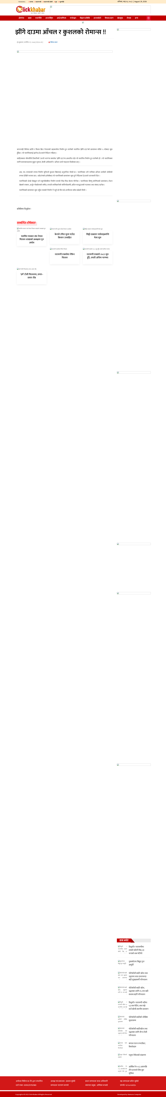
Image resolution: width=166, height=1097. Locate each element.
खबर (30, 18)
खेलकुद (120, 18)
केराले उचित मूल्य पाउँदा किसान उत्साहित (65, 236)
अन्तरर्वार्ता (97, 18)
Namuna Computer (134, 1094)
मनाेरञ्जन (73, 18)
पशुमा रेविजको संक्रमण (137, 1055)
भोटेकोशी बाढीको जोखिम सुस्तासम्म (138, 1018)
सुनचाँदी (62, 2)
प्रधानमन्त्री (38, 2)
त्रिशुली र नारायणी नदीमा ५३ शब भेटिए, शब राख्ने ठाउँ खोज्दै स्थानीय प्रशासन (138, 1006)
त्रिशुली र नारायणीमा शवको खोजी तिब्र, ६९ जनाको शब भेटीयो (136, 950)
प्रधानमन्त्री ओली (48, 2)
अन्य (136, 18)
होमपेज (21, 18)
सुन (56, 2)
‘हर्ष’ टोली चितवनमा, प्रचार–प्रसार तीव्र (31, 276)
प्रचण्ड (31, 2)
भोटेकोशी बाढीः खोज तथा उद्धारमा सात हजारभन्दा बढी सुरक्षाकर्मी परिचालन (138, 977)
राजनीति (38, 18)
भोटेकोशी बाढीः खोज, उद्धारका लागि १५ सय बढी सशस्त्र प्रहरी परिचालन (138, 991)
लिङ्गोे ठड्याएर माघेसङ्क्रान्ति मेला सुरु (97, 236)
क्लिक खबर (54, 42)
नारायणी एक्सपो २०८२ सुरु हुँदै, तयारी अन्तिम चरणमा (98, 256)
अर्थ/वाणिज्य (61, 18)
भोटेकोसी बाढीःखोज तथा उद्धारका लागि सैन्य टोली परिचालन (138, 1032)
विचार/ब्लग (109, 18)
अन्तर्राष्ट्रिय (49, 18)
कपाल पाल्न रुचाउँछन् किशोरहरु (137, 1045)
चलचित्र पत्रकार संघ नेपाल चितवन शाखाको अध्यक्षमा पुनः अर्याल (32, 239)
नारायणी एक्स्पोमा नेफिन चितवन (65, 256)
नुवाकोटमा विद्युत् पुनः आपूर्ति (136, 963)
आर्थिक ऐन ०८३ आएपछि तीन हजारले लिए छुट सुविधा (138, 1070)
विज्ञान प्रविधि (85, 18)
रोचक (129, 18)
